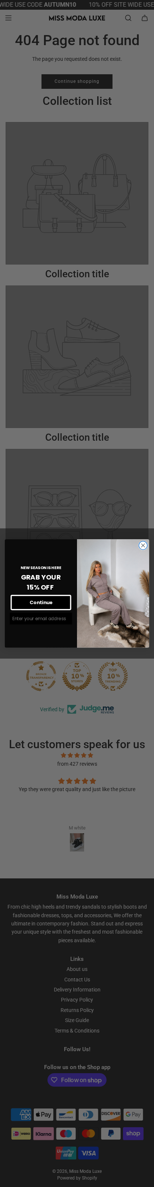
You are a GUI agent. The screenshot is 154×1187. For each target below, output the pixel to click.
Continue (41, 602)
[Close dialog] (143, 545)
